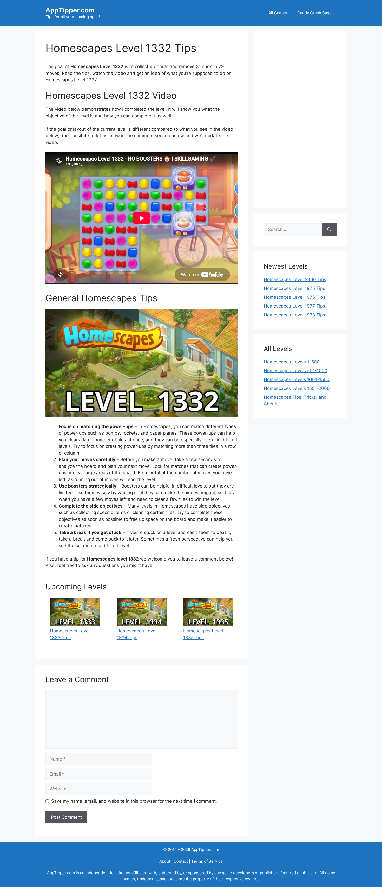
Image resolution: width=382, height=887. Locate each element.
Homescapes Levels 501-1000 (295, 370)
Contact (181, 861)
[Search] (329, 229)
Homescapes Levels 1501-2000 (297, 388)
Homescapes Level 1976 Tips (294, 297)
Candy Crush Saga (314, 12)
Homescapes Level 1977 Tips (294, 306)
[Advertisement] (300, 119)
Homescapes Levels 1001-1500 (297, 379)
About (164, 861)
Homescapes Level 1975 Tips (294, 288)
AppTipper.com (70, 10)
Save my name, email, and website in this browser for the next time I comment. (134, 801)
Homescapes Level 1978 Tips (294, 314)
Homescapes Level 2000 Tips (295, 279)
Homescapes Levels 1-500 (292, 361)
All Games (277, 12)
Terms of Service (207, 861)
